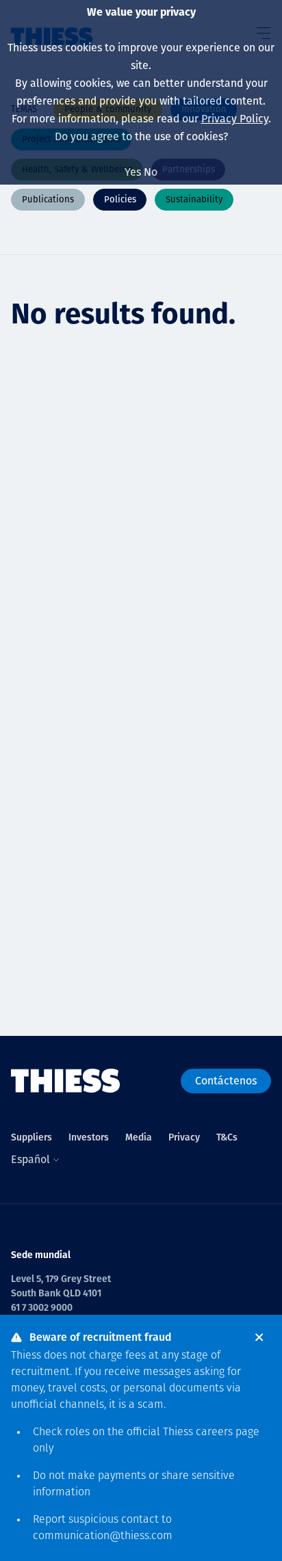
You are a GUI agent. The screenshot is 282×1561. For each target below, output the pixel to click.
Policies (120, 199)
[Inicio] (65, 1081)
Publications (48, 199)
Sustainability (194, 199)
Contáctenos (226, 1080)
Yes (133, 171)
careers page (227, 1432)
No (150, 171)
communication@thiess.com (102, 1536)
